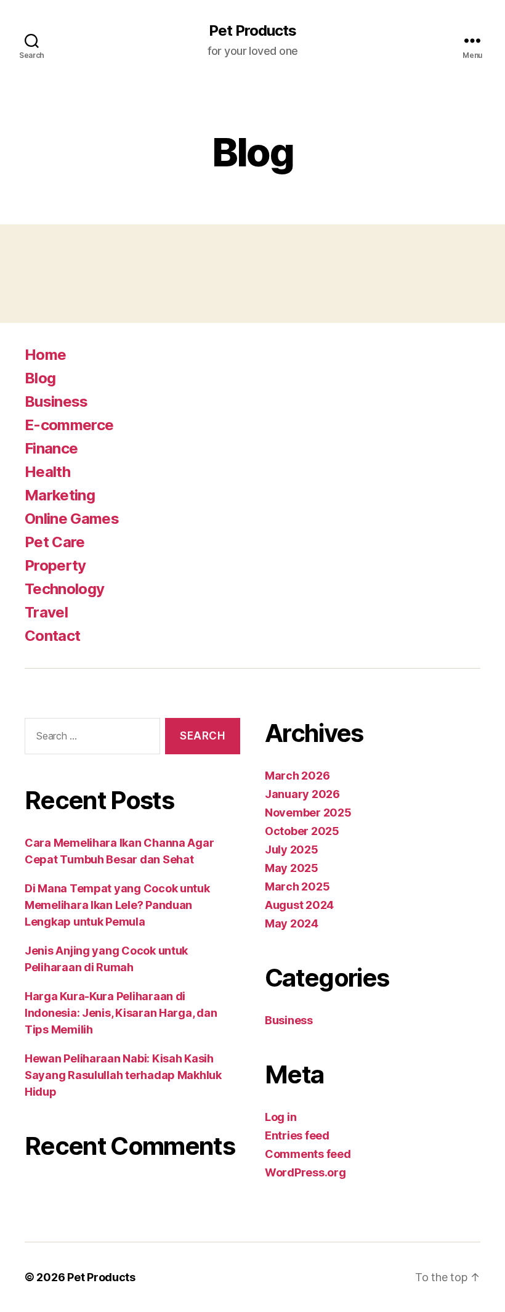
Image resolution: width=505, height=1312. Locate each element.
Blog (40, 378)
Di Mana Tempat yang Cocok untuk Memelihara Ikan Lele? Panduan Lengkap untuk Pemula (117, 905)
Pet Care (55, 542)
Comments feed (308, 1153)
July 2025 (291, 849)
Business (56, 401)
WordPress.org (305, 1172)
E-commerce (69, 425)
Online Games (72, 519)
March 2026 (297, 775)
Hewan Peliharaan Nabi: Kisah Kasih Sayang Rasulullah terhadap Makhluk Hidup (123, 1075)
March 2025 (297, 886)
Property (55, 565)
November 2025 (308, 812)
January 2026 (302, 794)
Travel (46, 612)
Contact (52, 636)
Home (45, 355)
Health (47, 472)
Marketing (60, 495)
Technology (64, 589)
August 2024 (299, 904)
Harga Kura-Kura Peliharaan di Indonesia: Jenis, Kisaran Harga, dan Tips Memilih (121, 1013)
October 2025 (302, 831)
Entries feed (297, 1135)
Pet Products (252, 30)
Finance (51, 448)
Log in (280, 1116)
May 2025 (291, 868)
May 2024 (291, 923)
